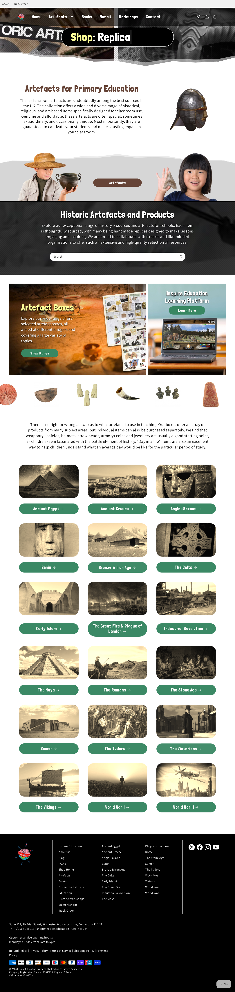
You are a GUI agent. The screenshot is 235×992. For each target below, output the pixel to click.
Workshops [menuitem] (128, 16)
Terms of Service (61, 951)
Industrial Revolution (183, 628)
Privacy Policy (39, 951)
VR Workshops (68, 905)
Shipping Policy (84, 951)
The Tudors (115, 748)
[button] (199, 17)
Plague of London (157, 846)
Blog (61, 858)
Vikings (150, 881)
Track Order (21, 3)
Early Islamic (110, 881)
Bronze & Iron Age (115, 567)
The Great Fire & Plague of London (117, 628)
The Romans (115, 689)
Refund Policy (18, 951)
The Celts (183, 567)
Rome (149, 852)
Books (63, 881)
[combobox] (117, 257)
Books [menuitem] (87, 16)
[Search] (181, 257)
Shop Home (66, 869)
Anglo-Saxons (183, 508)
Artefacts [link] (117, 182)
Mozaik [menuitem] (106, 16)
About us (64, 852)
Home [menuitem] (36, 16)
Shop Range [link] (39, 353)
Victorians (151, 875)
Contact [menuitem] (153, 16)
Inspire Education (70, 846)
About (6, 3)
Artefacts (64, 875)
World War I (115, 807)
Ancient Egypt (46, 508)
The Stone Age (184, 689)
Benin (46, 567)
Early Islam (46, 628)
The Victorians (183, 748)
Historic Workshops (71, 899)
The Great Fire (111, 887)
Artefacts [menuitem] (58, 16)
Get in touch (79, 929)
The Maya (46, 689)
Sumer (46, 748)
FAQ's (62, 864)
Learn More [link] (187, 310)
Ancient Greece (115, 508)
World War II (183, 807)
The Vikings (46, 807)
